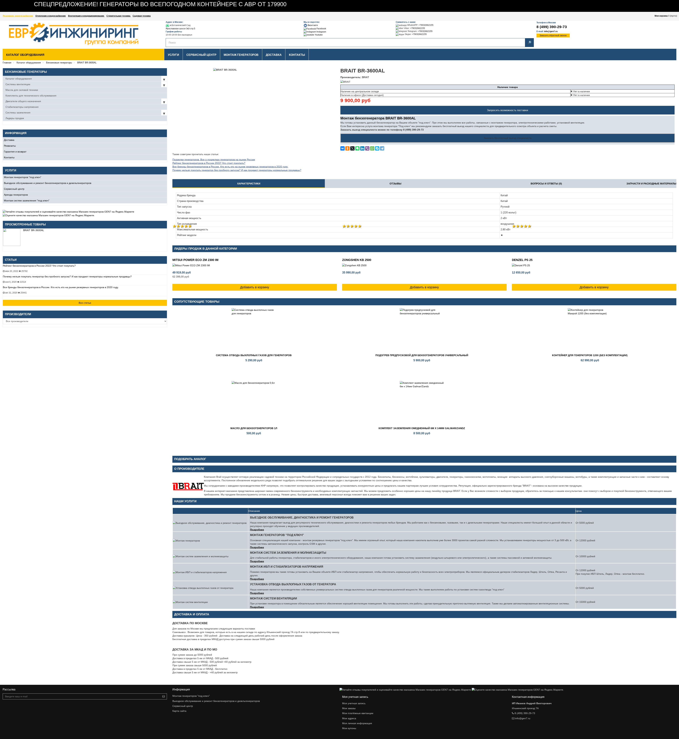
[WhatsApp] (372, 148)
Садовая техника (142, 16)
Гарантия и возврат (15, 151)
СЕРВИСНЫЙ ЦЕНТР (201, 54)
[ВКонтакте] (342, 148)
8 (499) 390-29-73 (551, 27)
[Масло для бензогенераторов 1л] (253, 403)
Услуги (173, 54)
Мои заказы (349, 708)
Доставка (9, 140)
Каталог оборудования (25, 54)
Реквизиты (10, 145)
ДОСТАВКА (274, 54)
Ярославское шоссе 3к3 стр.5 (180, 28)
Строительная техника (118, 16)
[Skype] (377, 148)
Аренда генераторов (16, 194)
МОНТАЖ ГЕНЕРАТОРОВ (241, 54)
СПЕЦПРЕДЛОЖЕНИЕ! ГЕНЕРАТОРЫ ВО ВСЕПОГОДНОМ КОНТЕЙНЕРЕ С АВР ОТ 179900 (160, 4)
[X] (352, 148)
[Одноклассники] (347, 148)
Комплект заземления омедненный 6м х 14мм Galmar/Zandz (422, 428)
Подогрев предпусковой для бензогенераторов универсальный (421, 355)
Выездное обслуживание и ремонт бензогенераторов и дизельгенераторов (47, 183)
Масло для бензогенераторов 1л (253, 428)
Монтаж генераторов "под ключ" (22, 177)
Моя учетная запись (353, 703)
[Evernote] (357, 148)
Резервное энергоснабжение (18, 16)
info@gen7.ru (551, 31)
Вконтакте (312, 25)
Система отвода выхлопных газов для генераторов (254, 355)
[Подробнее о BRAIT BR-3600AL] (12, 237)
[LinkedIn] (362, 148)
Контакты (9, 157)
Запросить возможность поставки (507, 110)
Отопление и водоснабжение (50, 16)
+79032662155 (426, 25)
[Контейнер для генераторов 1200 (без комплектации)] (590, 330)
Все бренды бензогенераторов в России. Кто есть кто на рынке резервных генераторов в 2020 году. (61, 287)
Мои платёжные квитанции (357, 713)
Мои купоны (349, 728)
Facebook (321, 28)
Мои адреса (349, 718)
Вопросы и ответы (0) (546, 183)
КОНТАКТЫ (297, 54)
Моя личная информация (357, 723)
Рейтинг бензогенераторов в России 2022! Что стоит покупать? (39, 265)
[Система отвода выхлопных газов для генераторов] (253, 330)
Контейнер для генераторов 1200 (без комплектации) (590, 355)
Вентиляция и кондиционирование (86, 16)
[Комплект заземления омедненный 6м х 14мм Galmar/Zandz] (421, 403)
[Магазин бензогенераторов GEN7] (64, 34)
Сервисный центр (14, 188)
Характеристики (248, 183)
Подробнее (257, 529)
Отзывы (395, 183)
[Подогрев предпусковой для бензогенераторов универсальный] (421, 330)
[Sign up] (163, 696)
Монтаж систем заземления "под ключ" (26, 200)
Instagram (321, 32)
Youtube (318, 35)
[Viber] (367, 148)
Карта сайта (179, 710)
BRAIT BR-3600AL (33, 230)
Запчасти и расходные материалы (651, 183)
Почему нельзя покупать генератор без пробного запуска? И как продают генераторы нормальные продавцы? (67, 276)
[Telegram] (382, 148)
